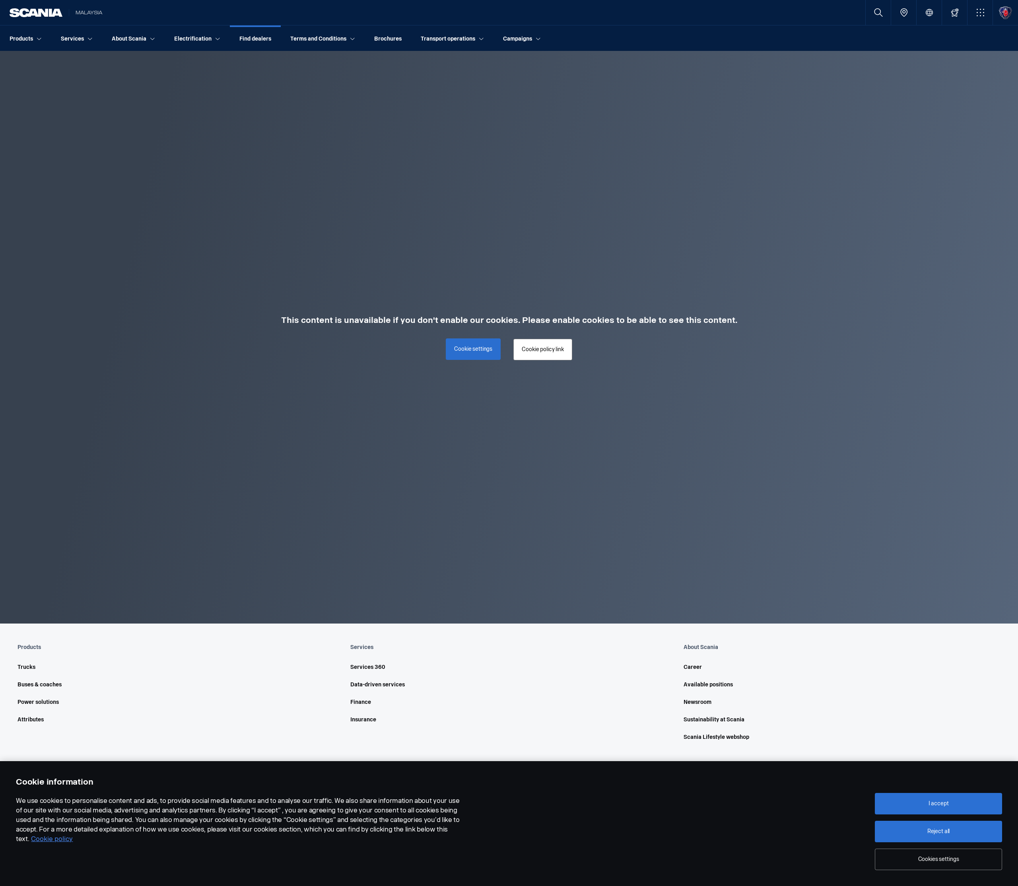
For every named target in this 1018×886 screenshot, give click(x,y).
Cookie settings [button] (473, 349)
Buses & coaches (39, 684)
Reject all (938, 831)
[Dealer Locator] (903, 12)
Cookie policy (52, 839)
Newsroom (697, 702)
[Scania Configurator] (954, 12)
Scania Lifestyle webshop (716, 737)
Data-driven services (377, 684)
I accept (939, 803)
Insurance (363, 719)
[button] (980, 12)
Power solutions (38, 702)
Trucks (26, 667)
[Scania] (36, 12)
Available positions (708, 684)
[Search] (878, 12)
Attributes (30, 719)
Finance (360, 702)
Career (693, 667)
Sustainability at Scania (714, 719)
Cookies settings (938, 859)
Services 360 (367, 667)
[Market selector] (929, 12)
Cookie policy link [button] (542, 349)
